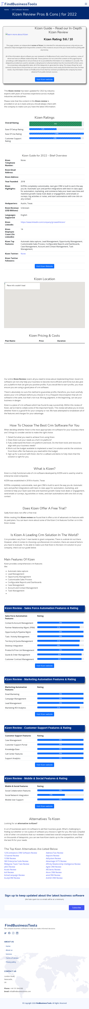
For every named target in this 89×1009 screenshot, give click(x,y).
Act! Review (9, 872)
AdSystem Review (53, 858)
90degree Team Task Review (16, 864)
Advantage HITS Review (56, 861)
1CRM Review (10, 858)
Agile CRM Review (53, 866)
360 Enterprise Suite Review (16, 861)
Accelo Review (10, 869)
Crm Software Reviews (20, 9)
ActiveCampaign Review (14, 875)
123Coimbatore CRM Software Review (20, 853)
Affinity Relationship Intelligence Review (63, 864)
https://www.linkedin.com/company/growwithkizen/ (43, 222)
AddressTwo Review (54, 853)
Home (6, 9)
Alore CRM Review (54, 872)
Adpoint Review (52, 855)
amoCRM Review (53, 875)
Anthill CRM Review (54, 878)
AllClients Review (53, 869)
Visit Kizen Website (44, 266)
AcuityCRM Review (12, 878)
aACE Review (9, 866)
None (23, 253)
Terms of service (12, 958)
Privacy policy (11, 962)
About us (9, 950)
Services (9, 954)
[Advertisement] (72, 95)
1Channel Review (11, 855)
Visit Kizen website (45, 79)
